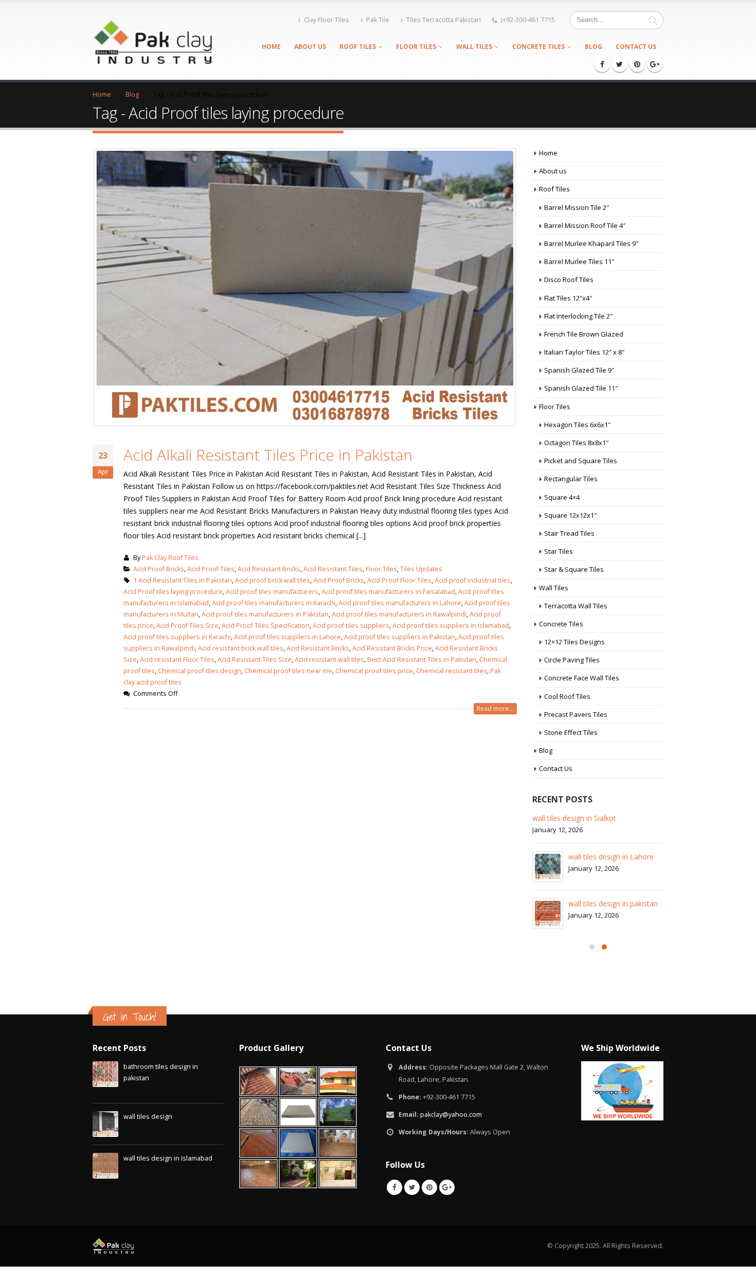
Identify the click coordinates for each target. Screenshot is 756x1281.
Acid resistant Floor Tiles (177, 659)
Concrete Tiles (538, 46)
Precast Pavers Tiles (575, 714)
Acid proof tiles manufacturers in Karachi (273, 603)
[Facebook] (602, 64)
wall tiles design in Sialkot (574, 818)
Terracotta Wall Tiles (575, 605)
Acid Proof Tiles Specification (266, 625)
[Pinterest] (637, 64)
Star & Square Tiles (574, 569)
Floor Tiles (416, 46)
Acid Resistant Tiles (333, 569)
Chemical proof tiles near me (288, 670)
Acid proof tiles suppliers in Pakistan (399, 637)
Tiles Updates (421, 569)
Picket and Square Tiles (580, 460)
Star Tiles (558, 551)
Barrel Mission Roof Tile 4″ (584, 225)
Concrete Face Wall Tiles (581, 677)
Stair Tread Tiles (569, 533)
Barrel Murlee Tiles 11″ (579, 261)
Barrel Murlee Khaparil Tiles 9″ (591, 243)
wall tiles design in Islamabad (167, 1158)
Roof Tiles (357, 46)
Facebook (394, 1187)
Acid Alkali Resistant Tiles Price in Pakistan (267, 454)
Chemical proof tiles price (374, 670)
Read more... (495, 708)
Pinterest (429, 1187)
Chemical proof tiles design (199, 670)
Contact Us (636, 46)
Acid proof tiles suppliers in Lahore (287, 637)
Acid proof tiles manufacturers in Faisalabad (388, 591)
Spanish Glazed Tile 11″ (581, 388)
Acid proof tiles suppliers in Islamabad (450, 625)
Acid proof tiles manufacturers (272, 591)
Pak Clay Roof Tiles (170, 557)
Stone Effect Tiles (571, 732)
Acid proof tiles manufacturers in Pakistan (265, 614)
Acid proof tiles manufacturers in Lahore (399, 603)
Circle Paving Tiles (572, 659)
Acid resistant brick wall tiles (240, 648)
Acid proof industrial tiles (473, 580)
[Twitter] (619, 64)
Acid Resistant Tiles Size (255, 659)
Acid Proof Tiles (211, 569)
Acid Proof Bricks (158, 569)
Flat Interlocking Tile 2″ (578, 316)
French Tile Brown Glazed (583, 334)
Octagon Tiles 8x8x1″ (576, 442)
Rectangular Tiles (571, 478)
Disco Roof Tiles (568, 279)
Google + (447, 1187)
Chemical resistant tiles (451, 670)
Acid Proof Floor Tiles (399, 580)
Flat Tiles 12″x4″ (568, 298)
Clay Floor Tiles (326, 19)
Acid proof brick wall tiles (272, 580)
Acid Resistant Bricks (269, 569)
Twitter (412, 1187)
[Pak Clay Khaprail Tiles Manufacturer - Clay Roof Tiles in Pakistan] (152, 41)
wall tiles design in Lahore (611, 857)
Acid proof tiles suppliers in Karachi (177, 637)
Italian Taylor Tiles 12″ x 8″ (584, 352)
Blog (593, 46)
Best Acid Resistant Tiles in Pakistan (421, 659)
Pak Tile (377, 19)
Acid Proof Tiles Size (187, 625)
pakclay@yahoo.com (451, 1114)
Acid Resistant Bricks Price (392, 648)
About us (310, 46)
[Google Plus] (654, 64)
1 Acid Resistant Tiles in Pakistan (182, 580)
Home (271, 46)
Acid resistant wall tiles (329, 659)
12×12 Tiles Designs (574, 641)
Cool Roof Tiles (567, 696)
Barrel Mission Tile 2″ (576, 207)
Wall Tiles (474, 46)
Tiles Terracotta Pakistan (443, 19)
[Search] (653, 20)
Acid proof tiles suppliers (351, 625)
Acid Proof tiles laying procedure (173, 591)
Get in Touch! (129, 1016)
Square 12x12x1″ (570, 515)
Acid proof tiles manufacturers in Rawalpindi (399, 614)
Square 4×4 (562, 497)
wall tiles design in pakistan (613, 903)
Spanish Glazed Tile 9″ (579, 370)
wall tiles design (147, 1116)
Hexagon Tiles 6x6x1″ (577, 424)
